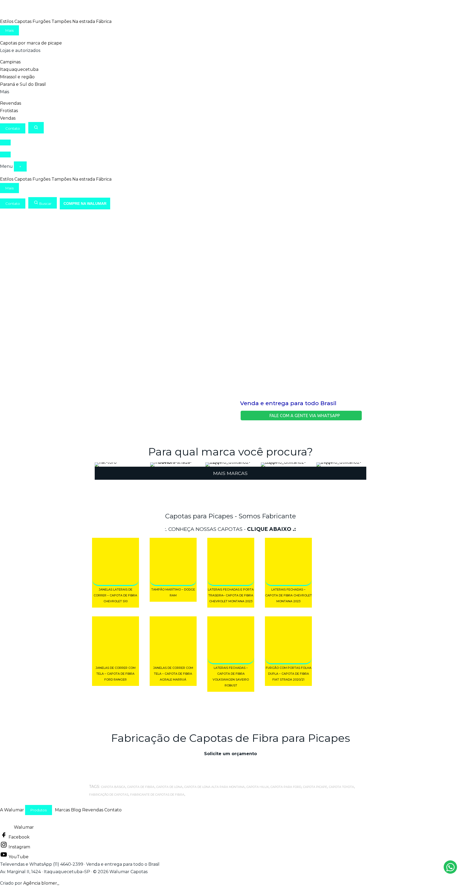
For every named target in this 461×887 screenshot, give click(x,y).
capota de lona (169, 787)
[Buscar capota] (36, 127)
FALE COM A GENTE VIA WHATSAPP (304, 415)
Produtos (38, 810)
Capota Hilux (258, 787)
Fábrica (104, 21)
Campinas (10, 61)
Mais (9, 30)
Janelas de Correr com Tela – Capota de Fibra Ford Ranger (116, 673)
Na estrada (83, 21)
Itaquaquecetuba (19, 69)
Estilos (6, 21)
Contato (12, 128)
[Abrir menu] (5, 142)
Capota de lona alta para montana (214, 787)
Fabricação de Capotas (108, 794)
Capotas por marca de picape (31, 43)
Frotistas (9, 110)
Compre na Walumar (84, 203)
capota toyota (341, 787)
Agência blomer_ (41, 883)
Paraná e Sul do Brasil (23, 84)
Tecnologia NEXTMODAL (87, 883)
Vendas (7, 118)
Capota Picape (315, 787)
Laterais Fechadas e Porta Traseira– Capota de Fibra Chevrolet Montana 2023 (231, 595)
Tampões (61, 21)
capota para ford (286, 787)
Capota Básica (113, 787)
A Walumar (12, 809)
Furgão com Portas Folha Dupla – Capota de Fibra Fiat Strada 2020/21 (288, 673)
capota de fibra (140, 787)
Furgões (41, 21)
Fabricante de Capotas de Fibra (157, 794)
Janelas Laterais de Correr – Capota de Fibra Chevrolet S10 (115, 595)
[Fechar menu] (5, 154)
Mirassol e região (17, 76)
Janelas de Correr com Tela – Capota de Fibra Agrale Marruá (173, 673)
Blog (76, 809)
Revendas (10, 103)
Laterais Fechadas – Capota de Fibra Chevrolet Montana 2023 (288, 595)
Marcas (62, 809)
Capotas (22, 21)
